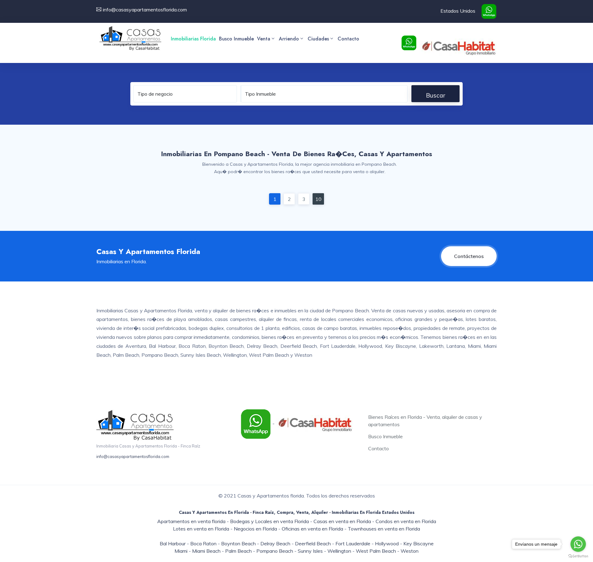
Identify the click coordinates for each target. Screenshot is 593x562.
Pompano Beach (274, 551)
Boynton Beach (238, 543)
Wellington (339, 551)
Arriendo (289, 38)
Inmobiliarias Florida (193, 38)
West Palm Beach (376, 551)
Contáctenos (469, 256)
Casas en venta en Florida (342, 521)
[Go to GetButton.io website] (578, 556)
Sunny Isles (310, 551)
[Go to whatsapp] (578, 544)
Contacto (348, 38)
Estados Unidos (457, 11)
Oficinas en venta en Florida (312, 529)
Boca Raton (203, 543)
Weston (409, 551)
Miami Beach (206, 551)
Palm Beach (238, 551)
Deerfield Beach (313, 543)
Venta (263, 38)
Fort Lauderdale (352, 543)
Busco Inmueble (236, 38)
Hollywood (387, 543)
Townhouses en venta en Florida (384, 529)
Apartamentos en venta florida (191, 521)
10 (318, 199)
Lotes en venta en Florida (201, 529)
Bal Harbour (173, 543)
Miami (181, 551)
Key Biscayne (418, 543)
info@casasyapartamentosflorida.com (132, 456)
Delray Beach (275, 543)
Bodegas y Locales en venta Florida (269, 521)
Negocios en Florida (255, 529)
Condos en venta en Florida (406, 521)
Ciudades (318, 38)
